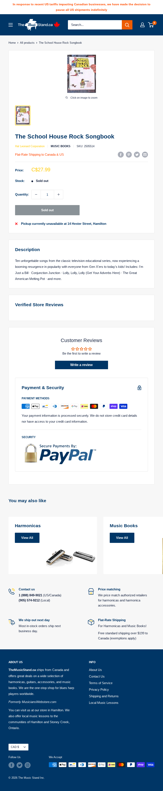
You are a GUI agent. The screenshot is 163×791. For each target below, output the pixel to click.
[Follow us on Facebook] (11, 765)
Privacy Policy (99, 689)
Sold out (47, 210)
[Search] (127, 24)
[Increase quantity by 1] (58, 194)
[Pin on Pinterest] (129, 154)
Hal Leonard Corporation (30, 146)
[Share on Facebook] (121, 154)
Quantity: (22, 194)
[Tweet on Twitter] (137, 154)
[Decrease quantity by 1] (36, 194)
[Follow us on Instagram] (28, 765)
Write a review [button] (81, 365)
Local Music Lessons (103, 702)
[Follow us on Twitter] (19, 765)
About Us (95, 670)
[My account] (142, 24)
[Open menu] (10, 25)
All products (27, 42)
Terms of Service (100, 683)
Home (12, 42)
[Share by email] (145, 154)
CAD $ (15, 747)
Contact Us (97, 676)
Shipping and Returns (104, 696)
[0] (151, 24)
